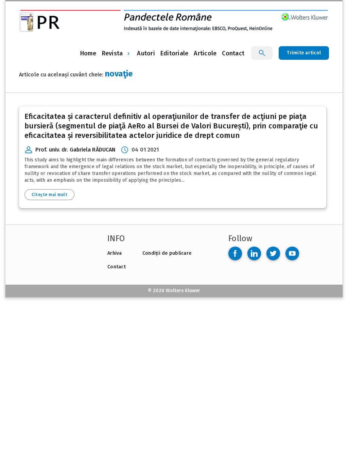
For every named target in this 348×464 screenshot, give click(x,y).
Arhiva (114, 253)
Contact (116, 267)
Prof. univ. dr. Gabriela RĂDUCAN (75, 149)
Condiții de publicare (166, 253)
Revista (112, 53)
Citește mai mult (49, 194)
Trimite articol (304, 53)
